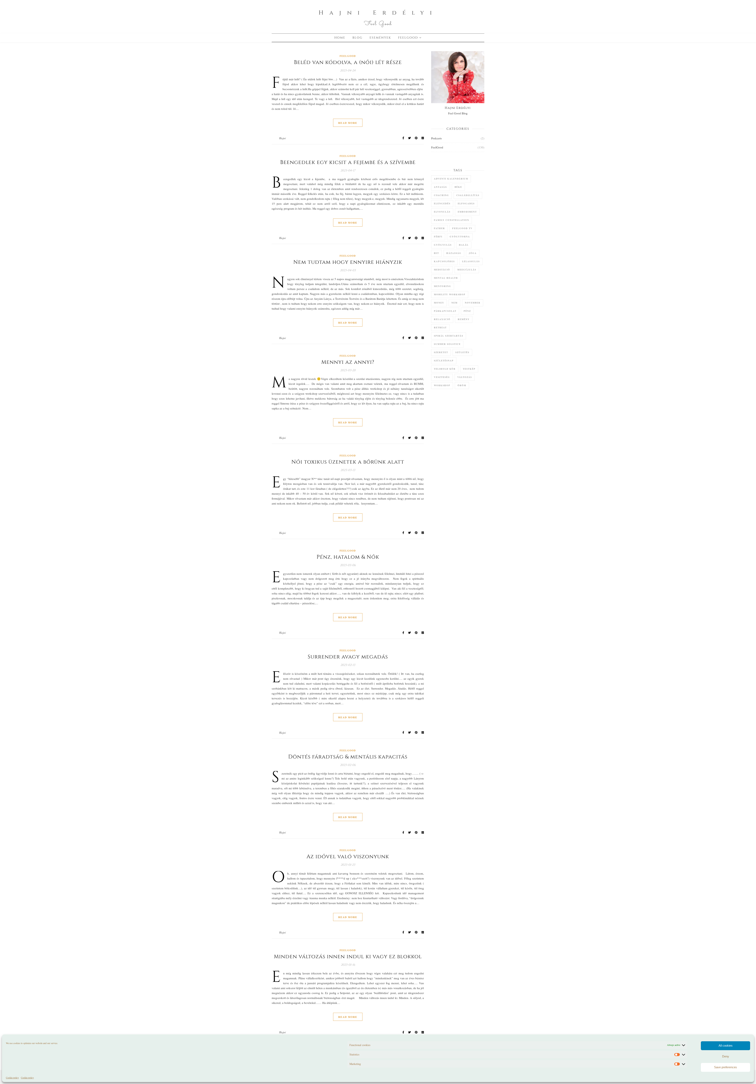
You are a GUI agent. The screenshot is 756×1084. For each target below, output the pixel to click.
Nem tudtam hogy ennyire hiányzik (347, 262)
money (439, 302)
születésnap (444, 360)
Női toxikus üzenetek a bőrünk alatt (347, 462)
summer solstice (447, 344)
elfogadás (466, 203)
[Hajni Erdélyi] (378, 16)
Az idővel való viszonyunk (348, 856)
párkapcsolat (445, 311)
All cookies (726, 1045)
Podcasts (436, 138)
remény (464, 319)
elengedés (442, 203)
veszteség (442, 377)
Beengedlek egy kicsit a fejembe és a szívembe (348, 162)
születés (462, 352)
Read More (347, 123)
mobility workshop (449, 294)
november (472, 302)
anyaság (440, 187)
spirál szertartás (448, 335)
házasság (453, 253)
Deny (725, 1056)
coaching (441, 195)
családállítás (467, 195)
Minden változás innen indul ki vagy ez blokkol (348, 956)
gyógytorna (460, 236)
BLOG (357, 38)
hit (436, 253)
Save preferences (725, 1067)
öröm (462, 385)
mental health (446, 278)
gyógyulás (443, 244)
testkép (469, 368)
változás (464, 377)
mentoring (442, 286)
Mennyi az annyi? (347, 362)
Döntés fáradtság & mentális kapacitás (347, 756)
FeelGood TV (462, 228)
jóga (473, 253)
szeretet (441, 352)
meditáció (442, 269)
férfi (438, 236)
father (439, 228)
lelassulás (471, 261)
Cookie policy (12, 1077)
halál (464, 244)
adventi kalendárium (451, 178)
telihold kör (445, 368)
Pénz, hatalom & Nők (348, 557)
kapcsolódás (444, 261)
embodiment (467, 211)
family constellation (451, 220)
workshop (442, 385)
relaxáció (442, 319)
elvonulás (442, 211)
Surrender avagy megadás (348, 656)
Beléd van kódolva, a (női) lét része (348, 62)
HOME (339, 38)
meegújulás (466, 269)
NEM (454, 302)
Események (380, 38)
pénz (467, 311)
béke (458, 187)
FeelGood (408, 38)
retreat (440, 327)
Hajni (282, 138)
